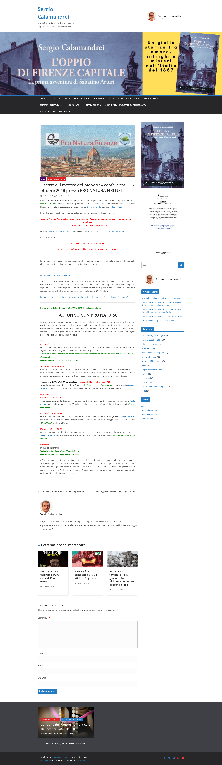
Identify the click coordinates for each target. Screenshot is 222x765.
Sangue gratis (147, 382)
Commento (44, 617)
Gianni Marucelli (94, 207)
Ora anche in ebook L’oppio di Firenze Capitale (161, 298)
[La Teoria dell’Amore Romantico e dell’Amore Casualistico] (66, 708)
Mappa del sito (93, 105)
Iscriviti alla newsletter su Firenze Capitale (127, 105)
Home (42, 99)
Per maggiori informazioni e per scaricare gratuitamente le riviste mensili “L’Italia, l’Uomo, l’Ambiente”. (84, 297)
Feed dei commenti (149, 414)
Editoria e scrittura (49, 105)
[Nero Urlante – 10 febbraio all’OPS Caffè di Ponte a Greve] (53, 552)
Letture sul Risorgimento (152, 361)
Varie (143, 391)
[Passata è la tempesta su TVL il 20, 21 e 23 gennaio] (87, 552)
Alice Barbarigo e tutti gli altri (154, 335)
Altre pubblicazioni (127, 99)
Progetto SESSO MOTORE (56, 179)
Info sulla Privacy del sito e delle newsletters (65, 743)
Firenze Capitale (152, 99)
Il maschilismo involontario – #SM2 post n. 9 (62, 491)
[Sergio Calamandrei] (111, 33)
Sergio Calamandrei (63, 196)
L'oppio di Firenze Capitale (152, 352)
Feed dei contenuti (149, 410)
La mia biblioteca (148, 357)
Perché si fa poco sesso (115, 231)
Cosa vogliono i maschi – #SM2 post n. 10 (115, 491)
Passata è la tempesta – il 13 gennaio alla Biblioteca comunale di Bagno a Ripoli (121, 578)
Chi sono (53, 99)
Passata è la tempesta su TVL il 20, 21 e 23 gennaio (86, 575)
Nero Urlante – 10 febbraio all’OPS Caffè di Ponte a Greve (50, 576)
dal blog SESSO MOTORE (152, 340)
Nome (41, 653)
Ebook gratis (72, 105)
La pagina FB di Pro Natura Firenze (55, 275)
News (43, 179)
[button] (59, 99)
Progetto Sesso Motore (60, 231)
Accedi (144, 406)
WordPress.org (147, 418)
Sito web (42, 677)
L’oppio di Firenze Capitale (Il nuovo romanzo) (88, 99)
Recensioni (146, 378)
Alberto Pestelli (117, 207)
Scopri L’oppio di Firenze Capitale (56, 111)
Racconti (145, 374)
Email (41, 665)
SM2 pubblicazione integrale (153, 386)
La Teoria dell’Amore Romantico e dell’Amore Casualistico (65, 726)
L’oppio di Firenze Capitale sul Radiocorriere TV (161, 316)
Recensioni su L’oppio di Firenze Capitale (159, 320)
